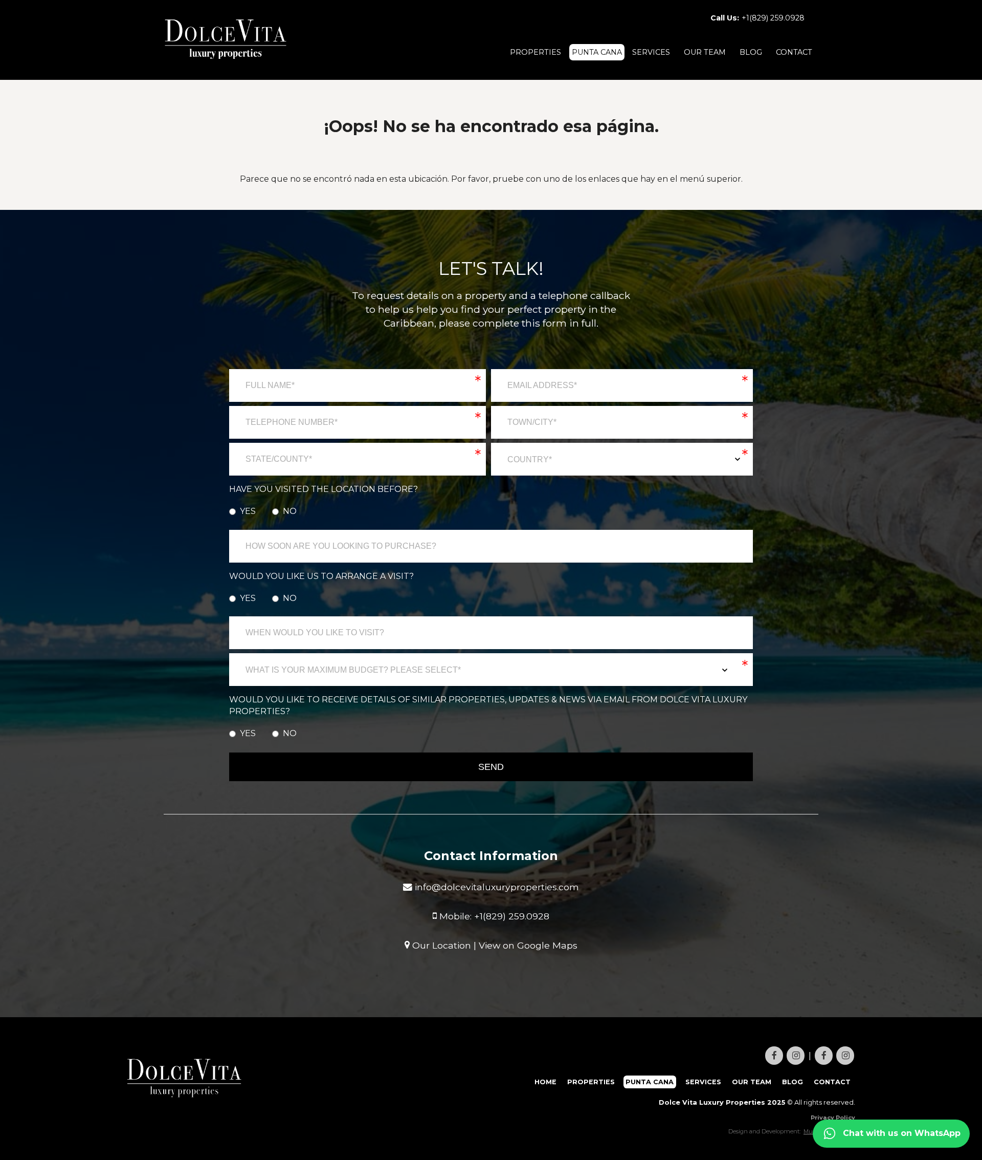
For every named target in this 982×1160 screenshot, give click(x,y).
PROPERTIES (535, 52)
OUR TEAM (705, 52)
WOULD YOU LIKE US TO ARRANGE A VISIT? (321, 576)
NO (290, 511)
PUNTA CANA (597, 52)
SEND (491, 767)
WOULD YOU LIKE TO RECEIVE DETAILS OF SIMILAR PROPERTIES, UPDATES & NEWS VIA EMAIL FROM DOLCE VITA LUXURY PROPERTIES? (488, 705)
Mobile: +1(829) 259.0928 (493, 915)
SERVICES (651, 52)
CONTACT (794, 52)
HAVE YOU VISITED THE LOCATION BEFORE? (323, 489)
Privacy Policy (833, 1117)
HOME (545, 1082)
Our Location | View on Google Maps (493, 944)
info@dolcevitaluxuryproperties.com (495, 887)
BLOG (751, 52)
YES (248, 511)
